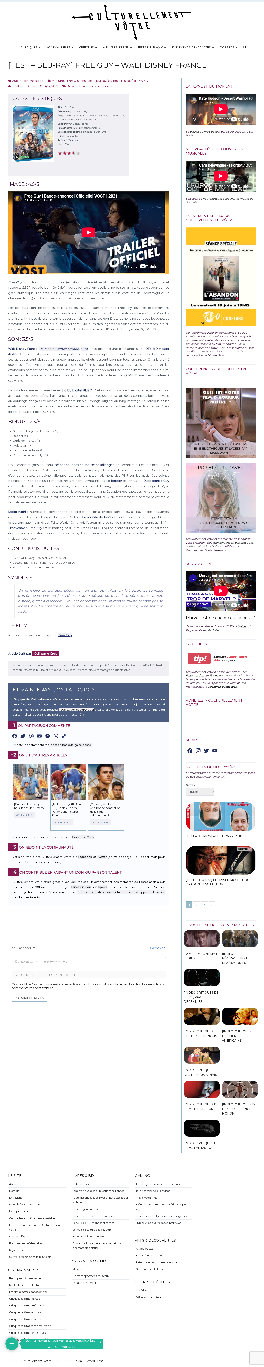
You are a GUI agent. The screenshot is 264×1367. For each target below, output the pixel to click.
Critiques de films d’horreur (25, 1319)
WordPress (95, 1361)
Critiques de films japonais (25, 1312)
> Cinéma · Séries (58, 47)
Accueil (13, 1184)
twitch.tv (243, 626)
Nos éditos (142, 1290)
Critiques (86, 47)
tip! (199, 658)
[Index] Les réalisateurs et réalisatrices (236, 958)
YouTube (213, 630)
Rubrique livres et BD (86, 1184)
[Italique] (21, 975)
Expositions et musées (149, 1255)
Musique (78, 1269)
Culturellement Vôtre (36, 1361)
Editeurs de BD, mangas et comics (93, 1222)
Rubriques (29, 47)
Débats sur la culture (148, 1297)
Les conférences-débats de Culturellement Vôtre (35, 1227)
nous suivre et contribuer (76, 709)
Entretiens (15, 1197)
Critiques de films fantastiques (27, 1332)
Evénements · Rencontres (191, 47)
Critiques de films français (24, 1298)
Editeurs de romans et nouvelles (92, 1216)
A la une (58, 81)
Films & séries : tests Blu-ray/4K (88, 81)
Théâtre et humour (84, 1282)
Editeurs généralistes (85, 1209)
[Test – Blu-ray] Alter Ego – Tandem (217, 836)
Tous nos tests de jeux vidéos (153, 1190)
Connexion (157, 948)
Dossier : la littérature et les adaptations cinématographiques (97, 1245)
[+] (73, 974)
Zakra (78, 1361)
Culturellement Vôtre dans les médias (32, 1218)
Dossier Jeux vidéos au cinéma (89, 86)
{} (67, 974)
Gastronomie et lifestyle (150, 1269)
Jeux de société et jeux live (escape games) (162, 1216)
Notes (190, 785)
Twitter (102, 857)
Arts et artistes (144, 1248)
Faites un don (81, 887)
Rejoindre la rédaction (22, 1250)
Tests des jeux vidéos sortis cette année (159, 1184)
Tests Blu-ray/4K (150, 47)
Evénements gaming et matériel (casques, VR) (161, 1207)
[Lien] (62, 975)
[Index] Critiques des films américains (236, 1036)
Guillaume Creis (23, 86)
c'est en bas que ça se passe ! (71, 745)
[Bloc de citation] (50, 975)
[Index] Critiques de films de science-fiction (239, 1109)
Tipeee (102, 887)
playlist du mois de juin (205, 131)
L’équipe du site (18, 1211)
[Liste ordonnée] (39, 975)
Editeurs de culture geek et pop (92, 1229)
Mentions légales (19, 1236)
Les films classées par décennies (28, 1291)
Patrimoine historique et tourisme (157, 1262)
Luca (84, 349)
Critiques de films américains (26, 1305)
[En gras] (16, 975)
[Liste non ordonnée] (44, 975)
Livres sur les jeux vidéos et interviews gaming (158, 1225)
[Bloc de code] (56, 975)
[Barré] (33, 975)
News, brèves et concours (24, 1204)
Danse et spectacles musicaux (91, 1276)
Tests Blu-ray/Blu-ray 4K (130, 81)
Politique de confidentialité (25, 1243)
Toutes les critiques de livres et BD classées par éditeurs (100, 1200)
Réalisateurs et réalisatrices (25, 1285)
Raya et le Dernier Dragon (59, 349)
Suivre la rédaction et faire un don (30, 1257)
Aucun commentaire (27, 81)
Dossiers (227, 47)
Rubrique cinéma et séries (25, 1278)
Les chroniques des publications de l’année (98, 1190)
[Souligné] (27, 975)
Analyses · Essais (116, 47)
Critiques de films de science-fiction (30, 1326)
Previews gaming (146, 1197)
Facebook (85, 857)
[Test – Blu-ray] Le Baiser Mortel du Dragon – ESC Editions (217, 882)
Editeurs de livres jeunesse (88, 1236)
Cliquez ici (73, 140)
